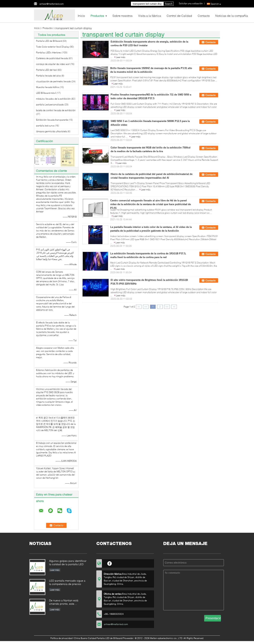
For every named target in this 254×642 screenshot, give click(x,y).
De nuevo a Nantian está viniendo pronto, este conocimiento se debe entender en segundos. (63, 602)
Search (168, 3)
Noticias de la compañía (231, 15)
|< (139, 306)
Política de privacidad (61, 638)
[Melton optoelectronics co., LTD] (54, 14)
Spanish (215, 3)
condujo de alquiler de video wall (53, 64)
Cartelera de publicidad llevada (52, 58)
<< (145, 306)
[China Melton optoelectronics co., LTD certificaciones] (45, 156)
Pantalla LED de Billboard (49, 41)
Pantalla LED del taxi (46, 69)
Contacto (204, 15)
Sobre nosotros (122, 15)
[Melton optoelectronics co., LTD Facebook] (109, 563)
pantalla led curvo (45, 125)
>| (174, 306)
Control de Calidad (179, 15)
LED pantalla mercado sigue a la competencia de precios (67, 582)
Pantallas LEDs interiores (48, 52)
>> (166, 306)
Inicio (81, 15)
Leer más (120, 57)
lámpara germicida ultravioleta (51, 131)
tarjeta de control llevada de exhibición (55, 110)
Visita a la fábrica (149, 15)
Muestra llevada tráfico (47, 87)
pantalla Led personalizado (50, 104)
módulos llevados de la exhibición (53, 98)
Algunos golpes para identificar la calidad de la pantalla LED (67, 562)
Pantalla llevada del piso (48, 75)
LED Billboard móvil (46, 93)
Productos (97, 15)
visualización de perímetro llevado (53, 81)
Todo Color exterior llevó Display (52, 46)
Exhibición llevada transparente (52, 119)
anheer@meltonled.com (51, 3)
